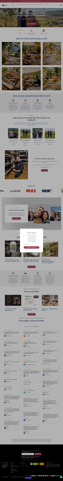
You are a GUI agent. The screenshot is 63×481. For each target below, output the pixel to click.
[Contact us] (61, 477)
